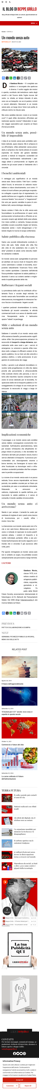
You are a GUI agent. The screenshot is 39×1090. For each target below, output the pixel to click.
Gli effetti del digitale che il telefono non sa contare (24, 819)
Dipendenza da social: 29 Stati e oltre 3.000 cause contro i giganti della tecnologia (25, 865)
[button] (3, 2)
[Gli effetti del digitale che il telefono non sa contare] (7, 821)
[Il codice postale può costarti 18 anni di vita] (7, 798)
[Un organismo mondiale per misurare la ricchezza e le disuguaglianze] (7, 832)
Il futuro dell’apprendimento (12, 684)
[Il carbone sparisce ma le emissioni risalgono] (7, 843)
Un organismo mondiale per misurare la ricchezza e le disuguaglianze (25, 831)
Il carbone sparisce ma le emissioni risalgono (23, 841)
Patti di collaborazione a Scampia (16, 627)
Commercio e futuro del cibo (13, 745)
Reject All (28, 1086)
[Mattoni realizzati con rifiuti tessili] (7, 809)
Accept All (19, 1080)
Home (3, 31)
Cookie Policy (31, 1075)
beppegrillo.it (6, 42)
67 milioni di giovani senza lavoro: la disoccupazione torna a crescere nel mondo (25, 854)
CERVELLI (10, 31)
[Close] (37, 1058)
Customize (10, 1086)
